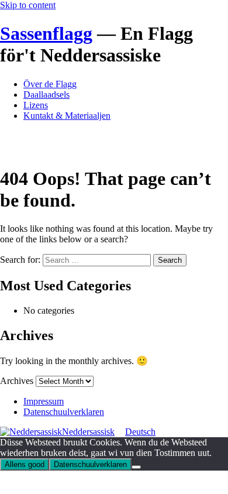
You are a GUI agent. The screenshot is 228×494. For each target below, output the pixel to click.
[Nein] (136, 467)
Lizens (35, 105)
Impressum (43, 401)
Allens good (24, 464)
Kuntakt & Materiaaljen (66, 116)
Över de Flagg (50, 84)
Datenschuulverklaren (63, 412)
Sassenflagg (46, 33)
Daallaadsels (46, 95)
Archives (16, 381)
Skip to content (28, 5)
